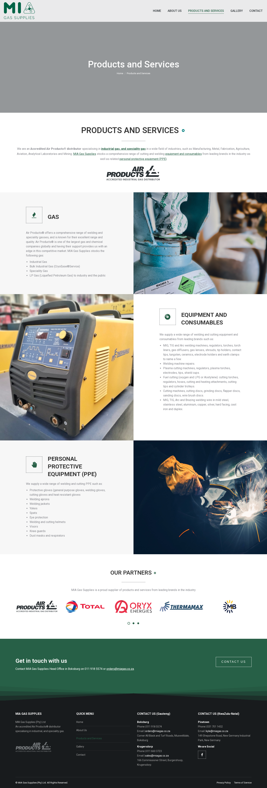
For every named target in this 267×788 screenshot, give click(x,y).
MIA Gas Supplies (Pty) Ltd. (32, 782)
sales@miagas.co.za (157, 755)
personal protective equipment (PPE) (143, 159)
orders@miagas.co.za (120, 669)
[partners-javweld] (233, 606)
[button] (129, 623)
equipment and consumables (183, 154)
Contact (80, 754)
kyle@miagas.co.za (217, 731)
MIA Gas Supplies (84, 154)
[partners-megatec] (137, 606)
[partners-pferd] (185, 606)
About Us (81, 730)
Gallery (80, 746)
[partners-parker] (40, 606)
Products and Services (89, 738)
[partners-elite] (89, 606)
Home (79, 722)
